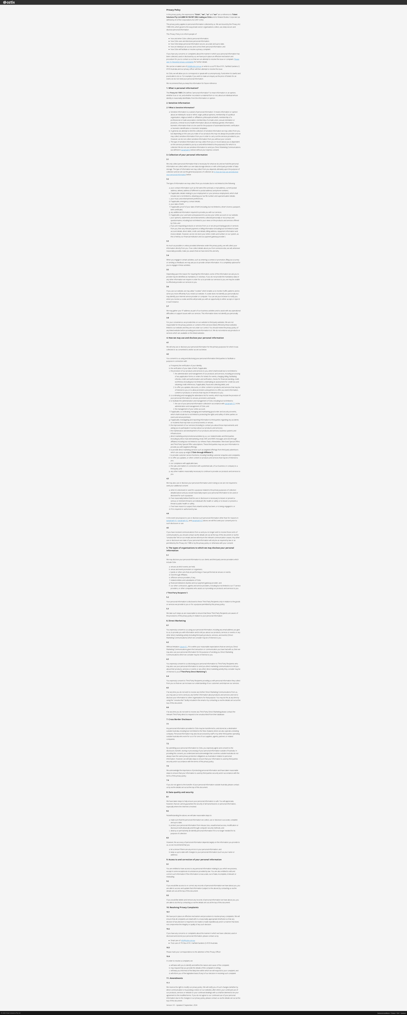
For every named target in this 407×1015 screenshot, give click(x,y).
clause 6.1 (183, 646)
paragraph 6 (185, 150)
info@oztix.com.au (194, 66)
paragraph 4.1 (171, 520)
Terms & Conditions (383, 1013)
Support (403, 1013)
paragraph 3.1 (230, 403)
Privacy (393, 1013)
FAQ (398, 1013)
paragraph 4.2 (183, 520)
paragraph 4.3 (197, 520)
